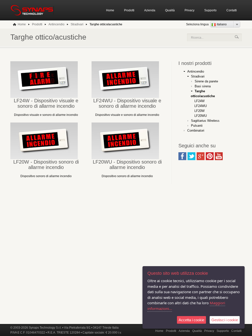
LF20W (199, 111)
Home (110, 10)
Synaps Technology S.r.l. (45, 327)
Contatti (231, 10)
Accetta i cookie (191, 320)
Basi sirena (203, 86)
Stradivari (198, 76)
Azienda (149, 10)
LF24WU (200, 106)
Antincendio (195, 71)
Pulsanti (197, 125)
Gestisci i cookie (224, 320)
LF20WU (200, 116)
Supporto (210, 10)
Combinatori (195, 130)
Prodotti (129, 10)
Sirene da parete (206, 81)
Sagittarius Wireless (205, 120)
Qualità (170, 10)
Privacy (189, 10)
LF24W (199, 101)
